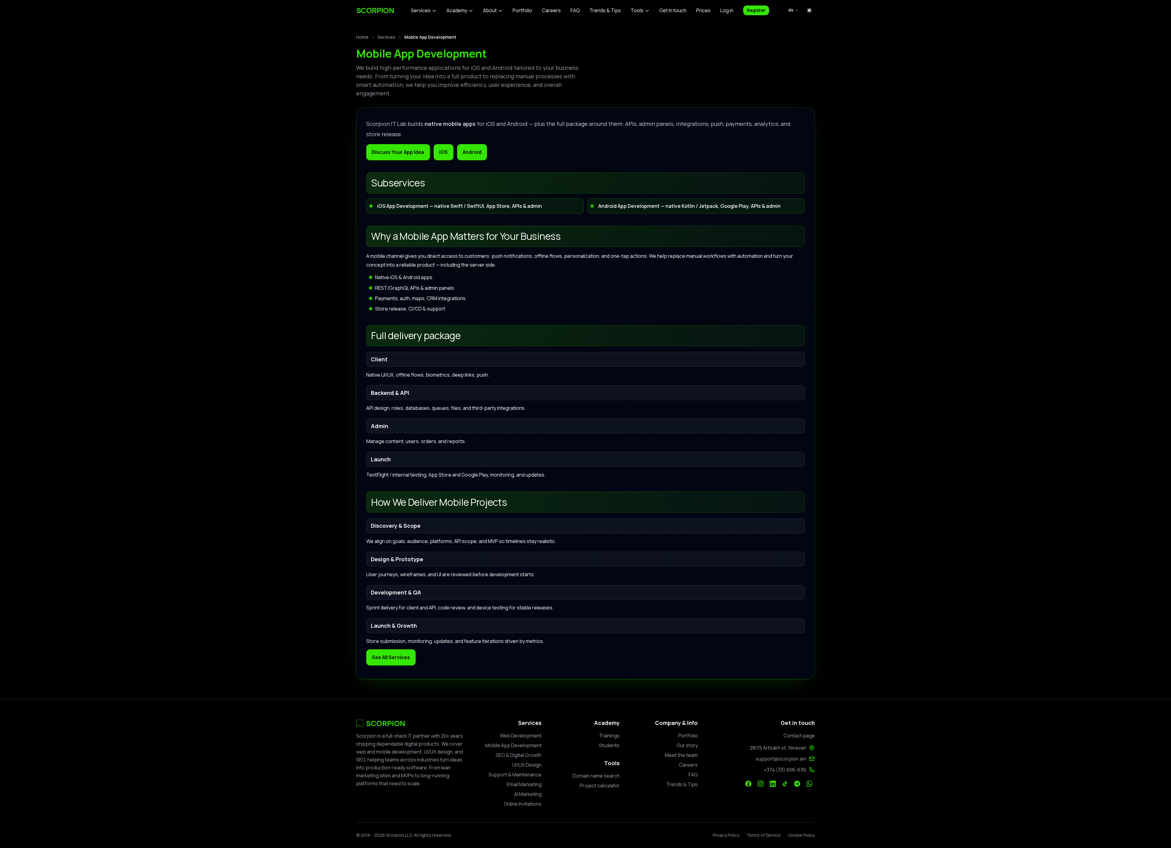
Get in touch (672, 10)
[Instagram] (760, 784)
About (490, 10)
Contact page (799, 735)
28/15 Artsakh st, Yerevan (778, 747)
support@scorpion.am (781, 758)
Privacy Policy (726, 835)
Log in (726, 10)
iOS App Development (402, 206)
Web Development (521, 735)
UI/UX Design (527, 764)
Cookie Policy (801, 835)
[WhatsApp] (809, 784)
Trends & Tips (605, 10)
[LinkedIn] (772, 784)
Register (756, 10)
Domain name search (596, 775)
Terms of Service (764, 835)
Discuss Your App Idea (398, 152)
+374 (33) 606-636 (785, 769)
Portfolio (522, 10)
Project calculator (600, 785)
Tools (637, 10)
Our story (687, 745)
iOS (443, 152)
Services (421, 10)
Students (609, 745)
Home (362, 37)
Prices (703, 10)
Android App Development (629, 206)
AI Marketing (528, 794)
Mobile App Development (513, 745)
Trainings (609, 735)
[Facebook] (748, 784)
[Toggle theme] (809, 10)
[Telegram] (797, 784)
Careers (551, 10)
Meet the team (681, 755)
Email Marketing (524, 784)
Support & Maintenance (515, 774)
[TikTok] (784, 784)
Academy (456, 10)
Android (472, 152)
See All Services (391, 657)
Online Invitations (523, 803)
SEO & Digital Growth (519, 755)
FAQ (575, 10)
